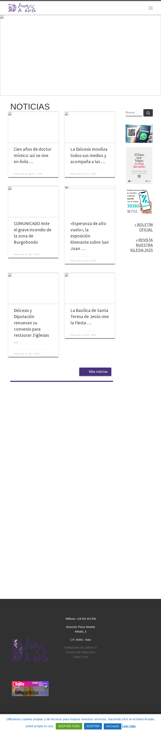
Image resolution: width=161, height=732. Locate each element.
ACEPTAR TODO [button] (69, 726)
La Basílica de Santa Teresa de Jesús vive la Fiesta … (89, 317)
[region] (80, 55)
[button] (80, 55)
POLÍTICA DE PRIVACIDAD (80, 652)
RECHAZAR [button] (112, 726)
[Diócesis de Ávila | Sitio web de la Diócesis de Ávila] (22, 7)
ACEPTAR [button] (93, 726)
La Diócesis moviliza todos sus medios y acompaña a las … (89, 155)
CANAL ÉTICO (80, 657)
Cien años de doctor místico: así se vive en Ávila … (33, 155)
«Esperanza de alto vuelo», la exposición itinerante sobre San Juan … (89, 236)
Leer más (129, 726)
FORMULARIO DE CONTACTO (80, 648)
